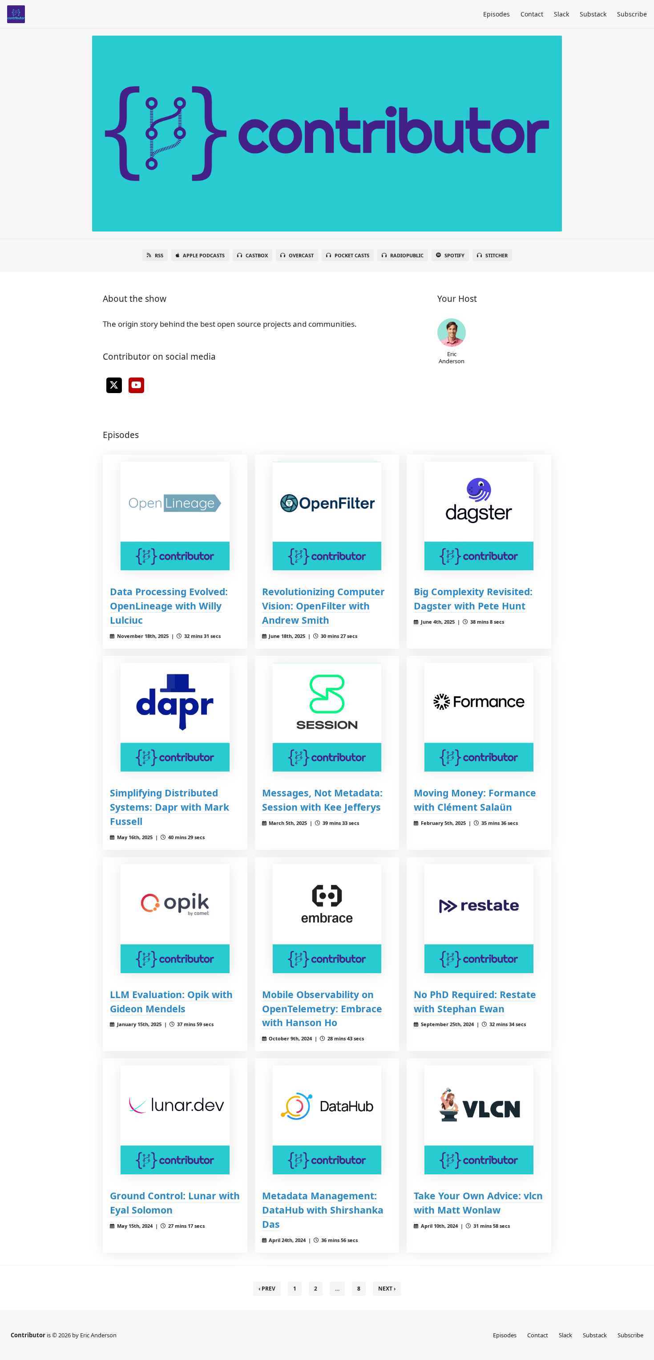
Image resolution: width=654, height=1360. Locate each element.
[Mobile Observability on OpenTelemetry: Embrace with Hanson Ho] (327, 918)
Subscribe (632, 14)
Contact (532, 14)
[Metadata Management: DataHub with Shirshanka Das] (327, 1119)
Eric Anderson (451, 357)
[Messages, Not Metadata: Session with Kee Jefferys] (327, 717)
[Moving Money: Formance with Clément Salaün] (479, 717)
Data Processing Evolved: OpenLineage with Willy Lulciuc (169, 605)
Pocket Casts (352, 255)
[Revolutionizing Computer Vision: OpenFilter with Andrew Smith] (327, 516)
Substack (593, 14)
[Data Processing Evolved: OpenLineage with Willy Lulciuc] (175, 516)
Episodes (496, 14)
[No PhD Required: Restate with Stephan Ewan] (479, 918)
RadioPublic (407, 255)
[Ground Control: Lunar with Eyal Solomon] (175, 1119)
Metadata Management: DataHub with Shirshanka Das (323, 1209)
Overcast (301, 255)
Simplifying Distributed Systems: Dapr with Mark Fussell (169, 807)
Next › (387, 1288)
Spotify (454, 255)
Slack (561, 14)
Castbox (257, 255)
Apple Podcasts (204, 255)
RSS (159, 255)
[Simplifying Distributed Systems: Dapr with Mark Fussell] (175, 717)
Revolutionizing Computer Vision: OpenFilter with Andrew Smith (323, 605)
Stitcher (496, 255)
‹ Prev (266, 1288)
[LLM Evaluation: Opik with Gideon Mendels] (175, 918)
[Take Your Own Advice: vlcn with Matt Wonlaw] (479, 1119)
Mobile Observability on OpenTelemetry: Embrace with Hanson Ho (322, 1008)
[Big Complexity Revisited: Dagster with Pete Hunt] (479, 516)
